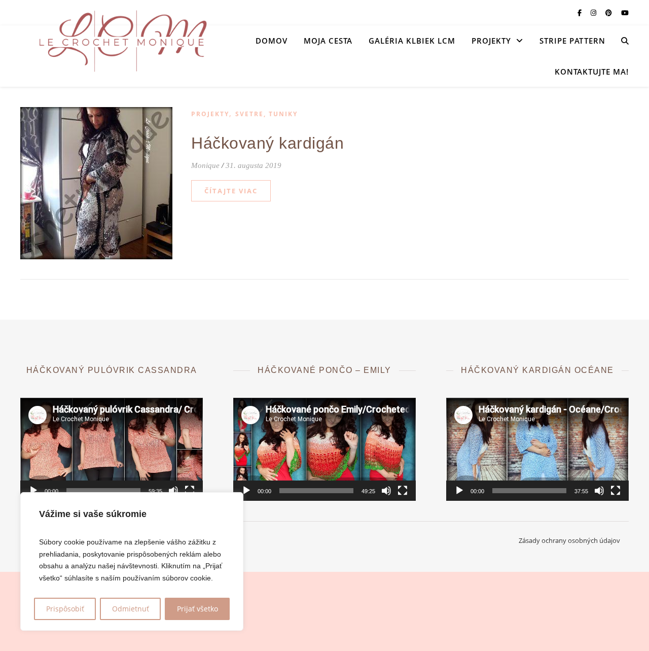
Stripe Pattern (572, 41)
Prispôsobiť (65, 608)
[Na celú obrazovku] (190, 491)
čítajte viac (231, 190)
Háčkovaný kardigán (267, 143)
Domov (271, 41)
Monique (205, 165)
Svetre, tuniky (266, 114)
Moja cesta (328, 41)
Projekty (491, 41)
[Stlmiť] (173, 491)
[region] (131, 561)
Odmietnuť (130, 608)
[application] (111, 449)
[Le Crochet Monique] (121, 41)
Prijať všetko (197, 608)
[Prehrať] (33, 491)
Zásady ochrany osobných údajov (569, 540)
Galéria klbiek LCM (412, 41)
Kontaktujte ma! (592, 71)
